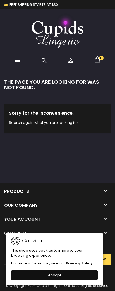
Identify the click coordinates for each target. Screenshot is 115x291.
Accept (54, 275)
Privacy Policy (79, 263)
